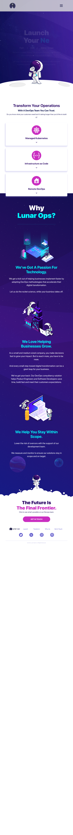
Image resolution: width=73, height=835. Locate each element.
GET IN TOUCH (36, 519)
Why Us (47, 529)
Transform (36, 529)
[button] (61, 5)
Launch (25, 529)
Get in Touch (58, 529)
